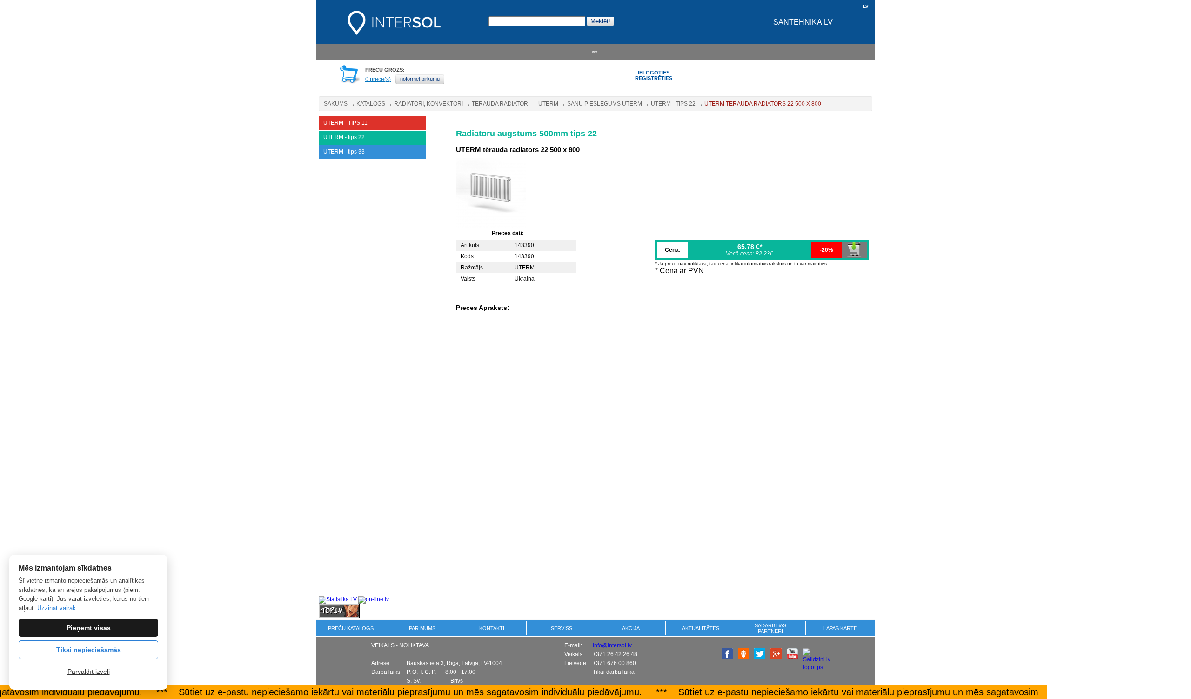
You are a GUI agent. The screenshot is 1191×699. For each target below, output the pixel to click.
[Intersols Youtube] (792, 657)
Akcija (631, 628)
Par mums (422, 628)
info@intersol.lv (612, 645)
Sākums (336, 104)
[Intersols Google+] (776, 657)
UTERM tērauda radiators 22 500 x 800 (762, 104)
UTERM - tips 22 (673, 104)
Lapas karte (840, 628)
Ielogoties (653, 72)
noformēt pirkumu (420, 78)
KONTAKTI (491, 628)
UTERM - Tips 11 (345, 123)
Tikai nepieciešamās (88, 649)
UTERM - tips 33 (344, 151)
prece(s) (378, 79)
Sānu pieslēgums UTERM (604, 104)
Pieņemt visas (89, 628)
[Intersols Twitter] (759, 657)
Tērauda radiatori (500, 104)
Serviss (561, 628)
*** (594, 52)
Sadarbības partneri (770, 628)
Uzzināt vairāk (56, 608)
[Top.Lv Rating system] (339, 616)
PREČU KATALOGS (351, 628)
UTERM (548, 104)
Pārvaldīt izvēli (88, 671)
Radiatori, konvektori (428, 104)
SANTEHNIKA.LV (803, 22)
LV (866, 6)
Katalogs (370, 104)
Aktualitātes (700, 628)
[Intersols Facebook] (727, 657)
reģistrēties (653, 78)
